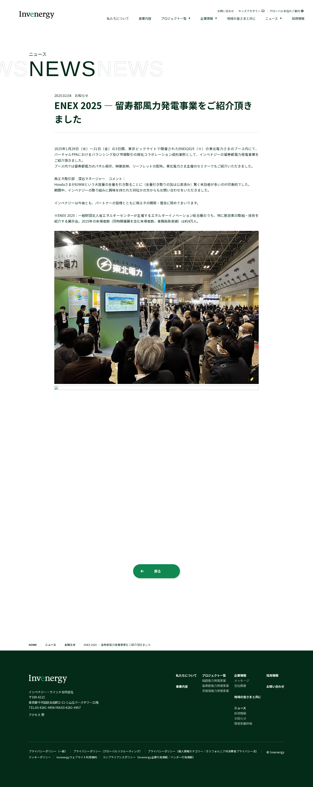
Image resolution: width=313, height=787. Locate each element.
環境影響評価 (243, 723)
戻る (157, 571)
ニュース (271, 18)
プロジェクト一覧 (174, 18)
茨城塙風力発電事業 (215, 691)
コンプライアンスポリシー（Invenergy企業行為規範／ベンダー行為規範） (149, 757)
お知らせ (81, 95)
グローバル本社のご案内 (285, 11)
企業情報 (206, 18)
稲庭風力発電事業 (214, 680)
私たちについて (118, 18)
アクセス (34, 715)
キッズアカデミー (249, 11)
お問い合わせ (225, 11)
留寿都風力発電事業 (215, 685)
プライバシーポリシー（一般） (48, 751)
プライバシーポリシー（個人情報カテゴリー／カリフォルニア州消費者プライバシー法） (203, 751)
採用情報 (298, 18)
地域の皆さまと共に (241, 18)
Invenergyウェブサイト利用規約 (77, 757)
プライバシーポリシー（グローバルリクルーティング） (107, 751)
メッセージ (241, 680)
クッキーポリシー (40, 757)
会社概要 (240, 685)
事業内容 (145, 18)
